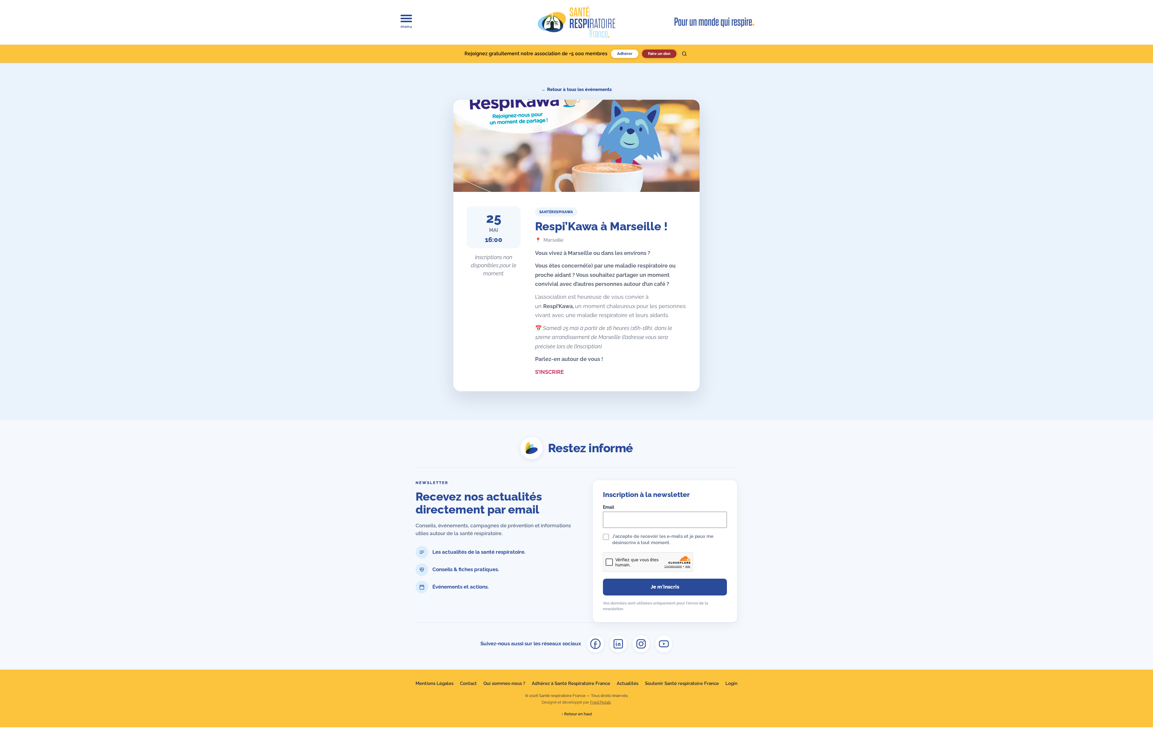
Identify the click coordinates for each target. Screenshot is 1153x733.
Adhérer (624, 53)
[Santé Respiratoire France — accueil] (576, 22)
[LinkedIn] (618, 644)
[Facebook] (595, 644)
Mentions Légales (434, 683)
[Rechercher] (684, 54)
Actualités (627, 683)
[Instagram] (641, 644)
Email (608, 507)
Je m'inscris (665, 587)
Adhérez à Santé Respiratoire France (571, 683)
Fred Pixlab (600, 702)
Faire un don (659, 53)
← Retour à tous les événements (576, 89)
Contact (468, 683)
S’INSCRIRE (549, 372)
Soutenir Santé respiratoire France (682, 683)
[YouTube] (664, 644)
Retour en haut (576, 714)
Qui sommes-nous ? (504, 683)
